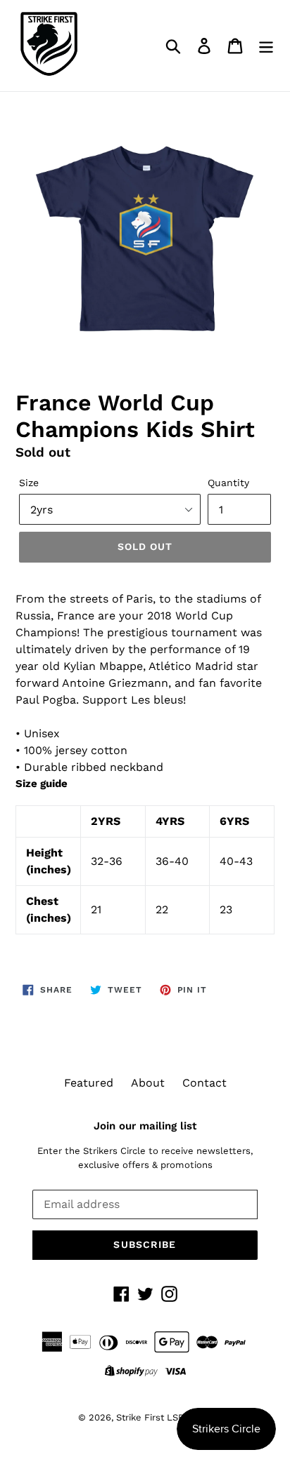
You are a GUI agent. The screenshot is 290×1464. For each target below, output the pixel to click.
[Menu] (266, 46)
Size (29, 482)
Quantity (228, 482)
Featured (88, 1082)
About (148, 1082)
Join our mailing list (145, 1126)
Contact (204, 1082)
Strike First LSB (150, 1417)
